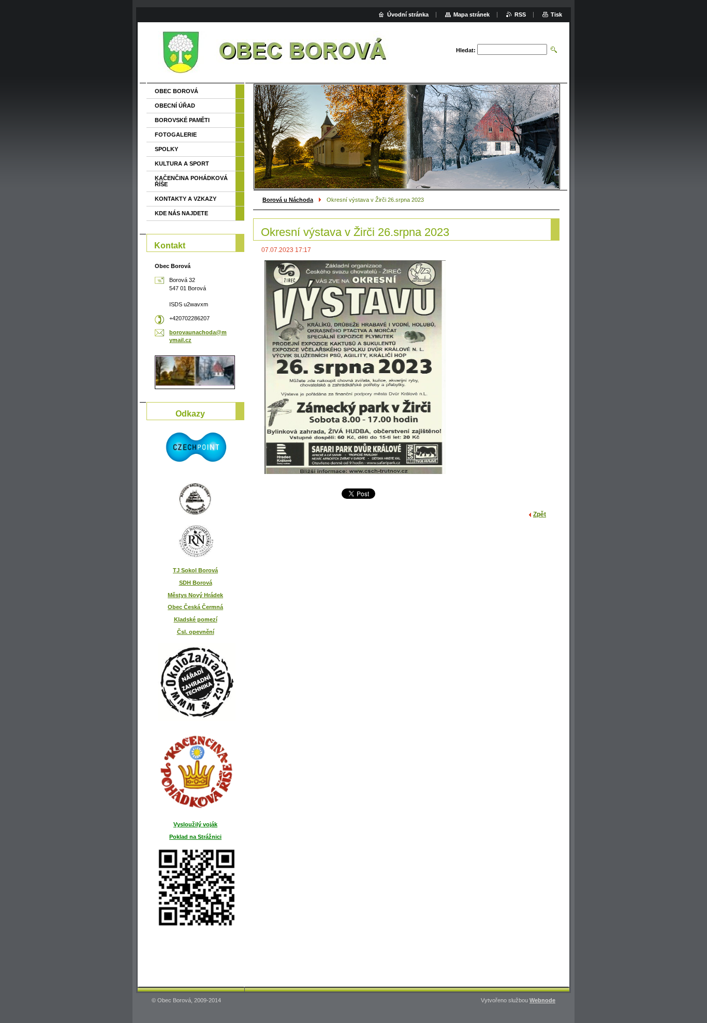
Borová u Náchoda (287, 200)
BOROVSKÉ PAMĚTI (182, 120)
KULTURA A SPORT (182, 163)
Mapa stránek (471, 14)
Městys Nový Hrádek (195, 595)
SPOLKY (166, 149)
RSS (520, 14)
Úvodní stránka (408, 14)
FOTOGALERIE (176, 134)
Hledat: (466, 50)
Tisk (556, 14)
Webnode (542, 1000)
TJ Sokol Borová (195, 570)
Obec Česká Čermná (195, 607)
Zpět (539, 514)
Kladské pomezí (195, 619)
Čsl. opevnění (195, 632)
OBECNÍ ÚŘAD (175, 105)
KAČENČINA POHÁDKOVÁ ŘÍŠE (191, 181)
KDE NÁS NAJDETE (181, 213)
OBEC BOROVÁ (176, 91)
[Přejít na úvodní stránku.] (273, 54)
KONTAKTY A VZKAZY (185, 199)
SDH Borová (195, 583)
